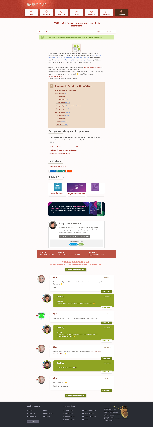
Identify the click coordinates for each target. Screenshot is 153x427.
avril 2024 (47, 416)
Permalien (91, 255)
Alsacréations (63, 255)
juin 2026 (31, 410)
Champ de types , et (68, 106)
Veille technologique (49, 254)
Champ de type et (65, 109)
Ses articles (64, 236)
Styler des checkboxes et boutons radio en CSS (64, 147)
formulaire (71, 255)
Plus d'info (111, 417)
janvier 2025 (32, 413)
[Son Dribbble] (43, 300)
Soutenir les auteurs (70, 416)
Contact (86, 419)
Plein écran (49, 31)
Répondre (107, 292)
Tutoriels (42, 254)
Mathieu (106, 420)
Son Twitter (86, 236)
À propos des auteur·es (90, 410)
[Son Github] (46, 294)
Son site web (76, 236)
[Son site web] (37, 279)
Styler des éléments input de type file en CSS (63, 150)
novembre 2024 (32, 416)
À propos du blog (69, 410)
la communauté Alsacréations (92, 67)
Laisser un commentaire (76, 270)
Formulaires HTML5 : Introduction (66, 90)
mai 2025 (47, 410)
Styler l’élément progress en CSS (60, 153)
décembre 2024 (49, 413)
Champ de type (62, 93)
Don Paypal (74, 244)
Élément (62, 121)
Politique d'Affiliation (70, 419)
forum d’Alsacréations (55, 76)
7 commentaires (102, 31)
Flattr (81, 244)
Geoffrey (60, 297)
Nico (55, 277)
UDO (55, 314)
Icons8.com (109, 418)
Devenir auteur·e (69, 413)
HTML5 (78, 255)
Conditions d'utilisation (90, 416)
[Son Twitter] (43, 296)
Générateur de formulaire (58, 166)
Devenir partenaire (89, 413)
